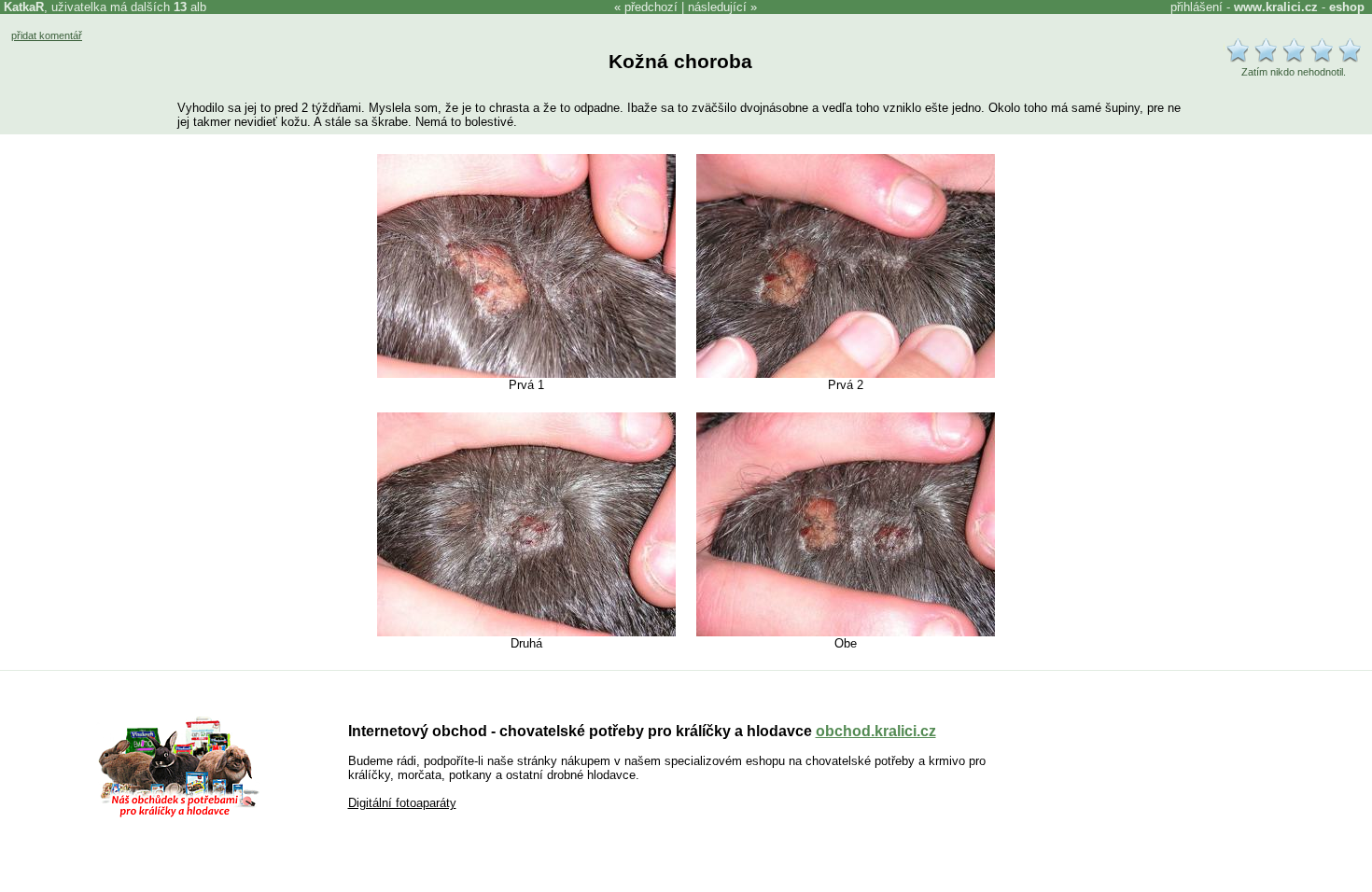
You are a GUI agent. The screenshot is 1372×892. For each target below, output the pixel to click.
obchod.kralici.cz (876, 731)
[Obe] (845, 632)
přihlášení (1196, 7)
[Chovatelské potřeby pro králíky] (178, 815)
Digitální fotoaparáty (402, 803)
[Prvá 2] (845, 374)
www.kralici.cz (1276, 7)
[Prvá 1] (526, 374)
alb (190, 7)
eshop (1347, 7)
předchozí (651, 7)
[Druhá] (526, 632)
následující (717, 7)
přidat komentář (46, 35)
